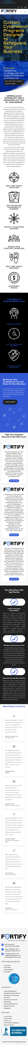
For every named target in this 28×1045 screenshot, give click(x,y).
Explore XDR (14, 579)
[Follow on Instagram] (25, 7)
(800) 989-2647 (8, 1)
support (7, 955)
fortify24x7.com (14, 954)
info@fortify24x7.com (10, 3)
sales (6, 954)
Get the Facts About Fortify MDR (14, 82)
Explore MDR (14, 481)
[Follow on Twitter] (22, 7)
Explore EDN (14, 535)
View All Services (10, 402)
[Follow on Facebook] (18, 7)
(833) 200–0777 (16, 951)
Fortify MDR (9, 68)
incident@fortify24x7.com (13, 957)
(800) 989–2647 (14, 949)
